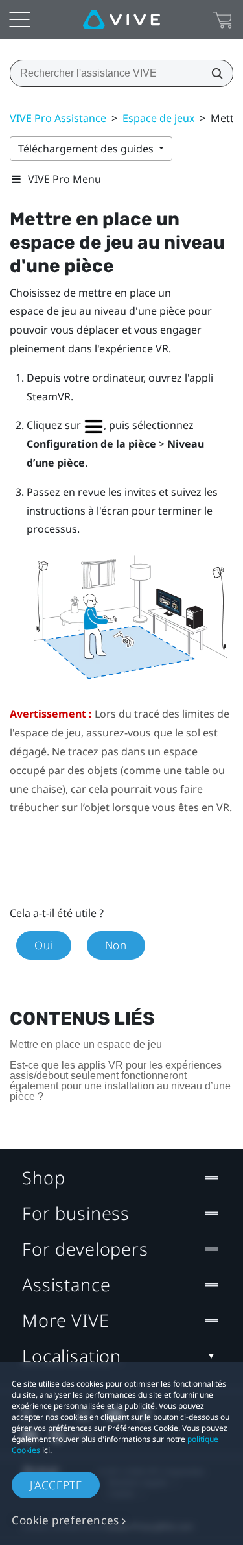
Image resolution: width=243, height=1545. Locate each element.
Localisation (71, 1356)
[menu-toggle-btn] (19, 19)
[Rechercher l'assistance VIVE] (213, 73)
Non (116, 945)
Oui (43, 945)
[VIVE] (121, 19)
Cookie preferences (65, 1520)
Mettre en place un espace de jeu (86, 1044)
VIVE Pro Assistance (58, 118)
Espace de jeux (158, 118)
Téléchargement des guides (87, 148)
